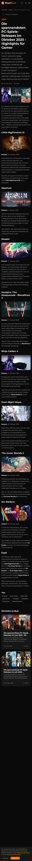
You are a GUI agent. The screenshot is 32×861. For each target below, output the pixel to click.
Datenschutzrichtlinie (23, 852)
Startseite (4, 10)
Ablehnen (5, 858)
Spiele (11, 10)
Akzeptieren (15, 858)
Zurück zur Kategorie (11, 14)
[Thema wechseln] (21, 3)
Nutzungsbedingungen (14, 854)
